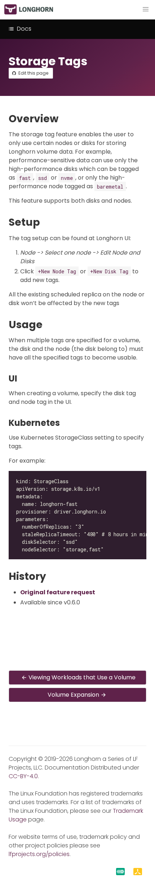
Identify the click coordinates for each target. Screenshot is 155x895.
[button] (145, 9)
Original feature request (57, 592)
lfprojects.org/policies (39, 854)
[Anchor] (65, 119)
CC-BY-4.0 (23, 776)
